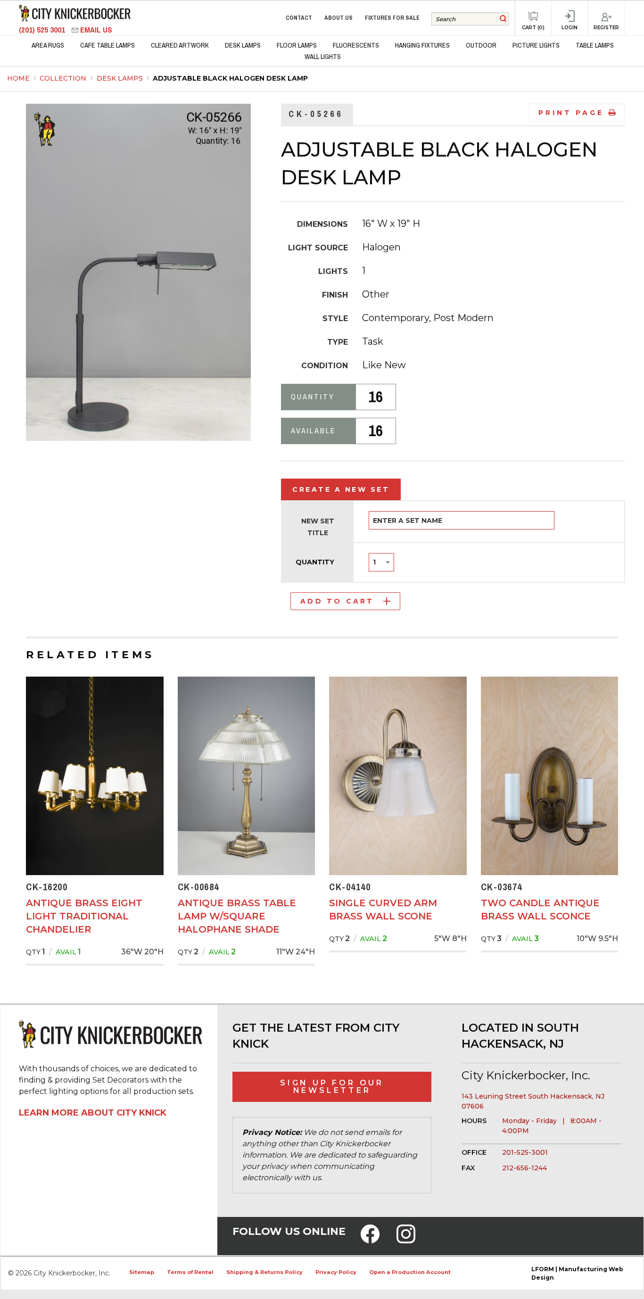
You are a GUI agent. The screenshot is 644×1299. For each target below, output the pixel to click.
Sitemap (141, 1272)
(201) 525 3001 (43, 30)
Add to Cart (337, 601)
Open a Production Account (410, 1272)
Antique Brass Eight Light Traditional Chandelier (84, 916)
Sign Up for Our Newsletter (332, 1086)
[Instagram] (405, 1240)
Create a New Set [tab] (340, 489)
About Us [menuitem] (338, 17)
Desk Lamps (121, 78)
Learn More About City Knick (92, 1113)
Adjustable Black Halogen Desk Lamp (230, 78)
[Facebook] (370, 1240)
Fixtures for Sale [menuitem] (392, 17)
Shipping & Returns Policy (264, 1272)
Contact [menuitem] (299, 17)
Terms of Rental (190, 1272)
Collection (64, 78)
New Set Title (317, 527)
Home (18, 78)
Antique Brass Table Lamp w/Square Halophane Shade (237, 916)
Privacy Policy (335, 1272)
